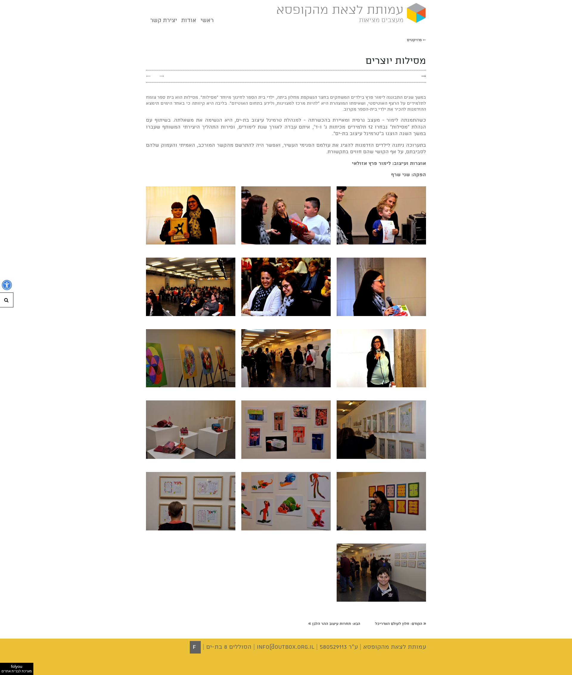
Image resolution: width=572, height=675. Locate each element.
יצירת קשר (163, 20)
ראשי (207, 20)
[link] (400, 623)
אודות (188, 20)
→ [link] (161, 76)
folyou (16, 668)
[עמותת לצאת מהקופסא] (414, 13)
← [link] (148, 76)
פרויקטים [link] (414, 40)
